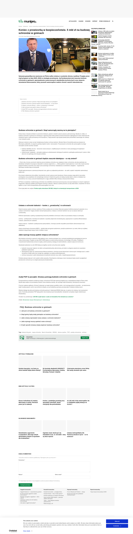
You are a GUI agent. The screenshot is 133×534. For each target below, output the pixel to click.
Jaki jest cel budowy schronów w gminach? (35, 311)
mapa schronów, (36, 332)
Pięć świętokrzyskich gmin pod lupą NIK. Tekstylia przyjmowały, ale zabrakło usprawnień (101, 87)
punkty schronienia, (76, 332)
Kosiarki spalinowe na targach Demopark (54, 495)
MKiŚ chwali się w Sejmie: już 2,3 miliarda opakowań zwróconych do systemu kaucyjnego (102, 81)
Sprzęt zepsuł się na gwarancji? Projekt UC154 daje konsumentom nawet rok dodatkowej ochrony (102, 93)
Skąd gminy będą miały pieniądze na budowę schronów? (40, 314)
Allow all (117, 521)
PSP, (68, 332)
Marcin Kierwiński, (47, 332)
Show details (26, 531)
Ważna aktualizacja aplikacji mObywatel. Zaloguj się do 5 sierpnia (105, 76)
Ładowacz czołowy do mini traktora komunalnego (28, 500)
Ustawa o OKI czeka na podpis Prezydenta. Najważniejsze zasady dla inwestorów (106, 33)
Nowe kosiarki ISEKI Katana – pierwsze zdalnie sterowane (53, 498)
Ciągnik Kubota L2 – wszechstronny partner (31, 491)
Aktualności (73, 21)
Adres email (58, 474)
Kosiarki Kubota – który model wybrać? (53, 493)
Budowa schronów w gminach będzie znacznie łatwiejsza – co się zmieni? (40, 103)
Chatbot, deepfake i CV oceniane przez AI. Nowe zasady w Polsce (104, 68)
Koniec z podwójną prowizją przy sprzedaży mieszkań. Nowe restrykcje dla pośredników (53, 402)
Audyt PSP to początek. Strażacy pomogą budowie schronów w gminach (39, 109)
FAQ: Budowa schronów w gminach (30, 111)
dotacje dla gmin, (26, 332)
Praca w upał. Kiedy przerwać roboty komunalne (106, 59)
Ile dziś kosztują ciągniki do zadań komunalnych (28, 494)
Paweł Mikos (26, 36)
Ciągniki (81, 21)
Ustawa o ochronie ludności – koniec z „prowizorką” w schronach (38, 105)
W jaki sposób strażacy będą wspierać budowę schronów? (40, 325)
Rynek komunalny (104, 21)
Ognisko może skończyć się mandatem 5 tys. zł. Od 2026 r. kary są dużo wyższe (54, 434)
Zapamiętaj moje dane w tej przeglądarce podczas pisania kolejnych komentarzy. (40, 480)
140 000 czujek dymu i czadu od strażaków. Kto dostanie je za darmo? (53, 296)
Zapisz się (85, 337)
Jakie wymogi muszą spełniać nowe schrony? (36, 321)
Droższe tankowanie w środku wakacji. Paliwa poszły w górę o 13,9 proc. (106, 55)
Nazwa (21, 474)
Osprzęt (94, 21)
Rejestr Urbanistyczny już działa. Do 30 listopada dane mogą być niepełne (105, 64)
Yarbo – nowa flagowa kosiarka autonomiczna (51, 501)
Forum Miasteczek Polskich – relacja (76, 491)
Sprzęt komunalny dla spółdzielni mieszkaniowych (75, 494)
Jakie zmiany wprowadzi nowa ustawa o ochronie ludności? (41, 318)
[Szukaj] (112, 21)
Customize (116, 525)
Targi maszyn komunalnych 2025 (98, 491)
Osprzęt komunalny (72, 489)
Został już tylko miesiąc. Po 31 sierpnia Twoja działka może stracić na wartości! (106, 47)
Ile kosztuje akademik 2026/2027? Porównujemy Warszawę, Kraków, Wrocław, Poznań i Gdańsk (54, 370)
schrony (84, 332)
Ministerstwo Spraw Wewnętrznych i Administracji (36, 300)
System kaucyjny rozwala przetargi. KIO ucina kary (105, 36)
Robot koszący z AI (48, 503)
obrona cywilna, (62, 332)
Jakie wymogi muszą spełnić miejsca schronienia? (34, 107)
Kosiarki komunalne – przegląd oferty (53, 491)
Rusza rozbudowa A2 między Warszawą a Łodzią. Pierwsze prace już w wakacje (28, 402)
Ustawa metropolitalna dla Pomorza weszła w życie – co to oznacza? (77, 434)
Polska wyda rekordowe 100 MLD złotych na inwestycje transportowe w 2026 (56, 188)
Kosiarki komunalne (49, 489)
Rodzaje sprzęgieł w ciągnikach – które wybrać (29, 497)
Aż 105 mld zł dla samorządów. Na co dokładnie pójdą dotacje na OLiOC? (78, 402)
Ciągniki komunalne (25, 489)
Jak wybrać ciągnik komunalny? (28, 502)
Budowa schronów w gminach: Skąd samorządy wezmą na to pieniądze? (40, 101)
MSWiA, (55, 332)
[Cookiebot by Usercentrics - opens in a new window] (13, 531)
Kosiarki (87, 21)
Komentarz (22, 460)
